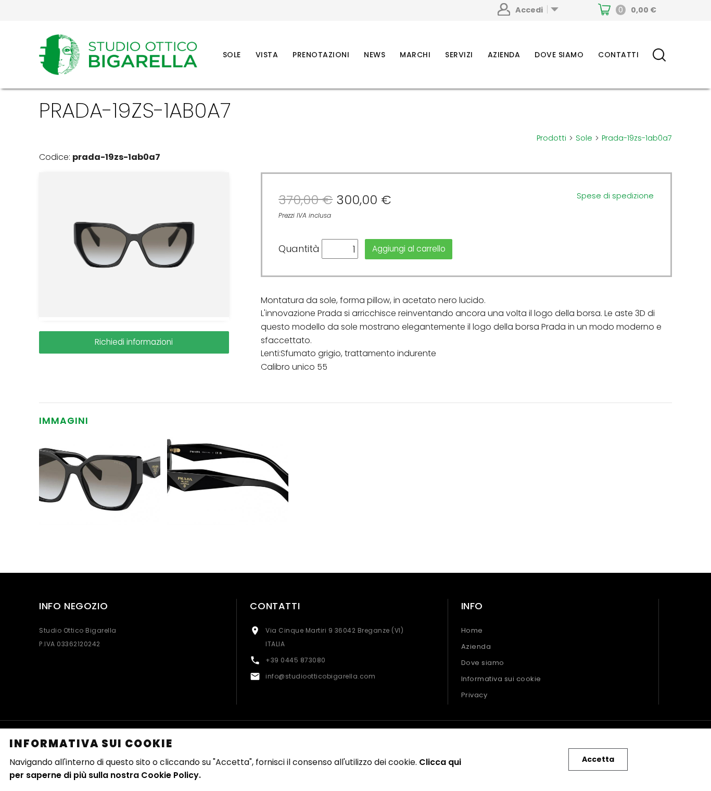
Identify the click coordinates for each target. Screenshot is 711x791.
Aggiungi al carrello (409, 248)
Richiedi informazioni (134, 341)
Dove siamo (559, 54)
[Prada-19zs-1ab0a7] (134, 246)
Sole (232, 54)
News (374, 54)
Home (472, 630)
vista (267, 54)
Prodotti (555, 138)
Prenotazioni (321, 54)
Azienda (504, 54)
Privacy (474, 695)
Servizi (459, 54)
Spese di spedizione (615, 196)
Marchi (415, 54)
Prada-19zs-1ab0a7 (637, 138)
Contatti (618, 54)
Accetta (598, 759)
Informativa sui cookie (501, 679)
